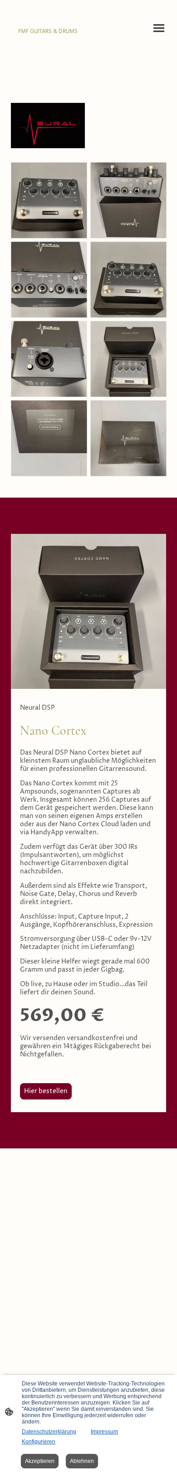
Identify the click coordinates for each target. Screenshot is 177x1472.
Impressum (104, 1431)
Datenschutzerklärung (49, 1431)
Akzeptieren (39, 1461)
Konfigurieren (38, 1441)
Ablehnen (82, 1461)
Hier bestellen (46, 1091)
